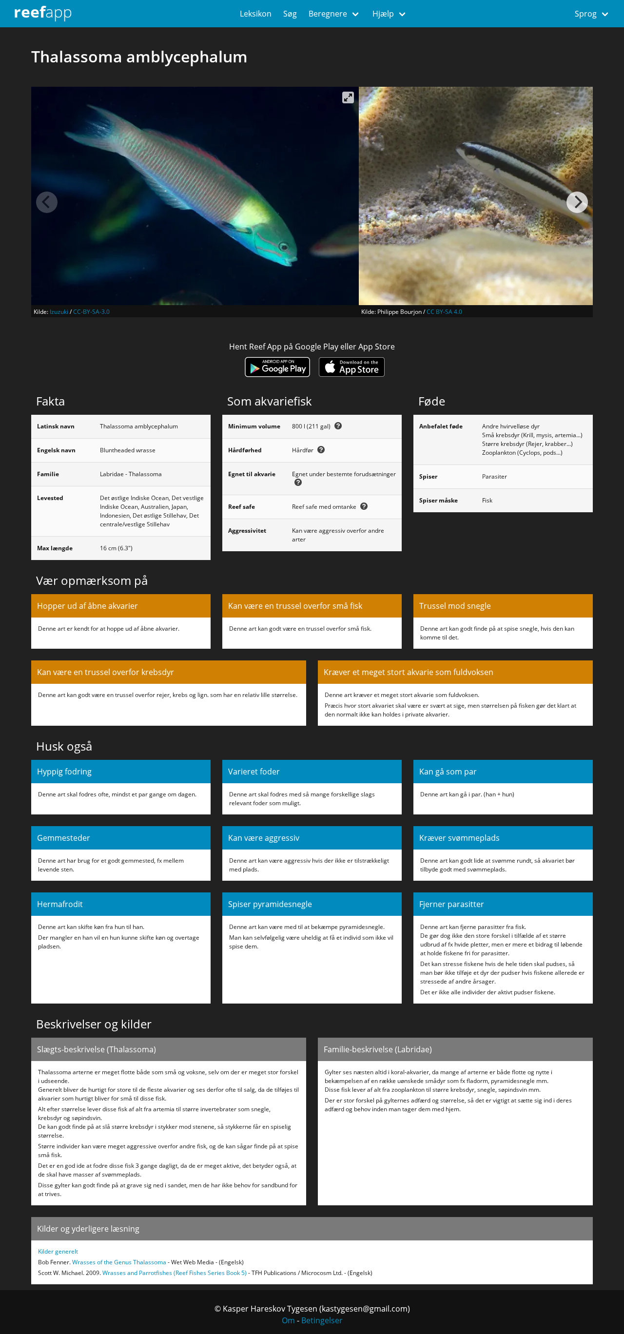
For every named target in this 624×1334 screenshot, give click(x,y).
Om (288, 1320)
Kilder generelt (58, 1251)
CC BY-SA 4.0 (444, 312)
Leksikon (256, 13)
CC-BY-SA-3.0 (91, 312)
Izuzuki (59, 312)
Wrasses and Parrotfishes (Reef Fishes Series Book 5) (174, 1273)
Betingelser (322, 1320)
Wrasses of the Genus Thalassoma (119, 1262)
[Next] (577, 202)
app (43, 11)
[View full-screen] (348, 97)
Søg (290, 13)
